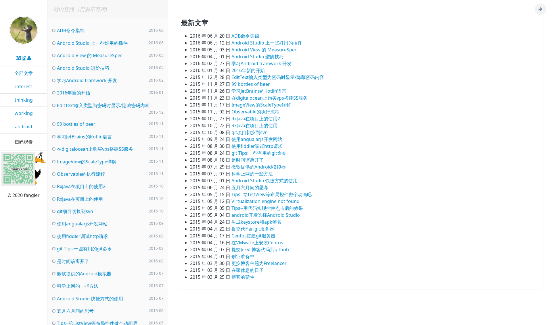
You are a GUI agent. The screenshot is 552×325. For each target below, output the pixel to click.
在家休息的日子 (247, 270)
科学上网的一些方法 (252, 174)
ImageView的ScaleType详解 (261, 105)
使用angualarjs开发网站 (256, 139)
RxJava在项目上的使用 (254, 125)
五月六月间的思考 (249, 187)
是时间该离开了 (247, 160)
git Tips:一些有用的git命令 (258, 153)
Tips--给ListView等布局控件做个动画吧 (271, 194)
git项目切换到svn (249, 132)
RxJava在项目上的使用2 (255, 118)
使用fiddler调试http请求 (257, 146)
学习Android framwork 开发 (261, 63)
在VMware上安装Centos (257, 242)
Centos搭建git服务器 (253, 236)
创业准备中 (242, 256)
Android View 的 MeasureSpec (264, 50)
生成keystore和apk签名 (256, 222)
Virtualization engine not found (265, 201)
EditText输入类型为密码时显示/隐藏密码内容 (277, 77)
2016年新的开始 (248, 70)
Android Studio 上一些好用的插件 (266, 43)
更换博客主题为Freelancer (259, 263)
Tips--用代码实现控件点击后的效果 (267, 208)
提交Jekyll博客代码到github (260, 249)
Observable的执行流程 (255, 112)
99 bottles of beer (250, 84)
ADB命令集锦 (245, 36)
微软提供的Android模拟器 (258, 167)
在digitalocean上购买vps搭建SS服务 (269, 98)
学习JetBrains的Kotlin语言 (258, 91)
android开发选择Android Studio (265, 215)
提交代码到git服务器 (252, 229)
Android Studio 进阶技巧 (257, 56)
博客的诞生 (242, 277)
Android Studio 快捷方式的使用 (264, 180)
